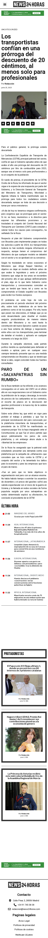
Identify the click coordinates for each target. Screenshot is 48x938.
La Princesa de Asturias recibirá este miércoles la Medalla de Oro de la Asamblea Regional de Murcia (24, 776)
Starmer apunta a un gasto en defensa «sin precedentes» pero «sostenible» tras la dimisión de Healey (28, 564)
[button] (5, 4)
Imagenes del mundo (24, 513)
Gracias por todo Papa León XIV (28, 516)
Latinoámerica (37, 541)
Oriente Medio (37, 575)
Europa (17, 558)
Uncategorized (9, 29)
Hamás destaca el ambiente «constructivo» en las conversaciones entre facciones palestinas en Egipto (28, 581)
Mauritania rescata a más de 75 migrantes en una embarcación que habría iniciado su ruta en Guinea (29, 597)
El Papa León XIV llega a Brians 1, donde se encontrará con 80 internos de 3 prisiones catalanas (24, 668)
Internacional (26, 524)
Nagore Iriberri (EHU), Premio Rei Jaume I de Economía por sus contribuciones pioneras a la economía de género (24, 720)
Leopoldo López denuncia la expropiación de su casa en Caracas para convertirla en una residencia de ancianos (29, 547)
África (17, 592)
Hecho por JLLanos (24, 935)
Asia (16, 524)
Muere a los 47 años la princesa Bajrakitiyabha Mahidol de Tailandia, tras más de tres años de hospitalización (29, 530)
